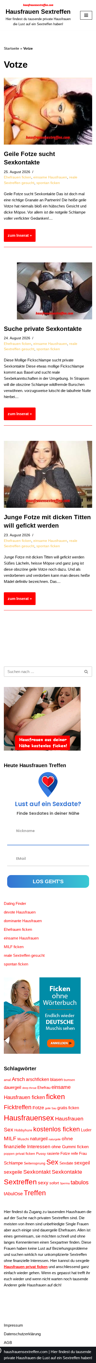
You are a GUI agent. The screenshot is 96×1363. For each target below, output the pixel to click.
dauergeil (12, 1087)
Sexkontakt (37, 1172)
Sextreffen (20, 1182)
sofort (54, 1183)
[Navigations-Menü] (86, 15)
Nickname (25, 830)
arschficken (37, 1079)
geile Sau (50, 1108)
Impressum (13, 1325)
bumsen (69, 1080)
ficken (55, 1097)
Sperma (65, 1183)
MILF (10, 1138)
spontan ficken (48, 183)
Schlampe (13, 1162)
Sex (52, 1162)
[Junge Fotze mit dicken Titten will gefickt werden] (48, 474)
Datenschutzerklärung (22, 1334)
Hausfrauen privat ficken (26, 1266)
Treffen (35, 1193)
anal (7, 1080)
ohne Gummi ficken (70, 1146)
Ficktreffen (17, 1107)
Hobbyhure (23, 1130)
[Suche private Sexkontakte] (54, 290)
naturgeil (39, 1138)
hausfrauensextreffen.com (26, 1352)
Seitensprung (34, 1163)
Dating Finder (15, 903)
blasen (56, 1079)
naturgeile (55, 1139)
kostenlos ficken (56, 1129)
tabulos (80, 1182)
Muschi (23, 1139)
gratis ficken (68, 1108)
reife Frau (79, 1153)
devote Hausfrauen (20, 912)
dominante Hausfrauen (23, 921)
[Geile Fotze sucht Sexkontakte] (48, 111)
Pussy (41, 1154)
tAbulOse (13, 1193)
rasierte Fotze (58, 1153)
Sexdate (66, 1163)
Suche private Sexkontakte (43, 328)
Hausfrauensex (29, 1118)
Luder (86, 1130)
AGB (8, 1342)
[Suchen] (86, 671)
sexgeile (13, 1172)
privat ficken (25, 1154)
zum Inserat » (18, 237)
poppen (9, 1154)
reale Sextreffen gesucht (24, 955)
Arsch (18, 1079)
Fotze (38, 1107)
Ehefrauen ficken (17, 177)
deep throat (29, 1087)
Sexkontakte (67, 1172)
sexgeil (82, 1162)
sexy (43, 1182)
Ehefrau (43, 1088)
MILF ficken (14, 947)
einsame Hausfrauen (50, 177)
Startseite (11, 48)
